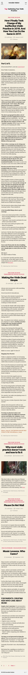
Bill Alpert (10, 37)
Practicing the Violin (14, 17)
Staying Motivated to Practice (14, 500)
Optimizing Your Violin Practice (10, 266)
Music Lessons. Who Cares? (14, 552)
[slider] (12, 474)
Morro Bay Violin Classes (9, 656)
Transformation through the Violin (14, 274)
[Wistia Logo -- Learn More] (23, 474)
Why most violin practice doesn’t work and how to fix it (14, 450)
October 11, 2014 (19, 508)
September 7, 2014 (19, 557)
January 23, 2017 (19, 37)
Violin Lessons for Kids (19, 547)
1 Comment (15, 39)
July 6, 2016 (19, 283)
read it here (21, 67)
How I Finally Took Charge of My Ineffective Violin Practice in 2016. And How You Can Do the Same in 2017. (14, 27)
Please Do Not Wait (14, 505)
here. (23, 487)
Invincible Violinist (14, 2)
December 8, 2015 (19, 455)
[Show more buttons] (25, 474)
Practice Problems (7, 547)
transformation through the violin (15, 541)
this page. (10, 262)
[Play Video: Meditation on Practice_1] (14, 467)
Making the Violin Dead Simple (14, 279)
